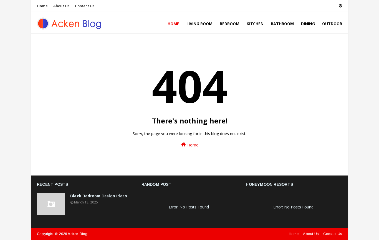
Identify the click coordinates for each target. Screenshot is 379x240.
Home (42, 5)
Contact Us (84, 5)
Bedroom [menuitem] (229, 23)
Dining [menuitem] (308, 23)
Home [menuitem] (173, 23)
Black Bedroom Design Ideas (98, 196)
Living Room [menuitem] (199, 23)
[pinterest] (339, 6)
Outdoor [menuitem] (332, 23)
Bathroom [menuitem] (282, 23)
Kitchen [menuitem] (255, 23)
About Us (61, 5)
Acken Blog (77, 234)
